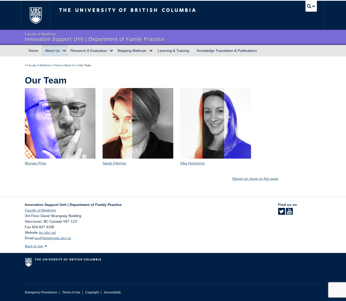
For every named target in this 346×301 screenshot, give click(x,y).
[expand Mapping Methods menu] (151, 51)
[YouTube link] (289, 213)
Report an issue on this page (255, 179)
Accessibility (112, 292)
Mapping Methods (132, 51)
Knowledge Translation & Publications (227, 51)
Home (33, 51)
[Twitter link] (281, 213)
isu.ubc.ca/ (47, 232)
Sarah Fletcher (114, 163)
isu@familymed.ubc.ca (53, 238)
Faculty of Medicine (39, 65)
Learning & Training (173, 51)
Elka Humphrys (192, 163)
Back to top (34, 246)
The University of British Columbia (35, 15)
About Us (52, 51)
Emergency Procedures (41, 292)
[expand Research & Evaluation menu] (111, 51)
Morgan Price (35, 163)
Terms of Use (71, 292)
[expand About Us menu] (64, 51)
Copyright (92, 292)
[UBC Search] (311, 6)
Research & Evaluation (88, 51)
